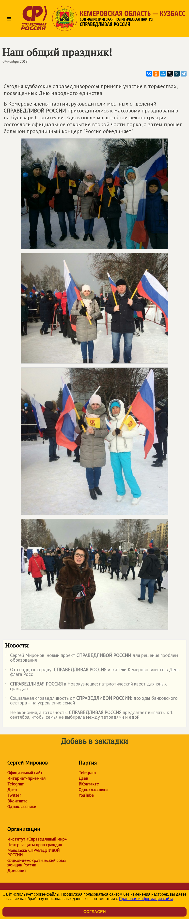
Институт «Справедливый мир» (37, 839)
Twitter (14, 795)
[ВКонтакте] (149, 74)
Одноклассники (21, 806)
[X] (170, 74)
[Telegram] (184, 74)
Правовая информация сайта (146, 899)
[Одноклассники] (156, 74)
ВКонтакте (17, 801)
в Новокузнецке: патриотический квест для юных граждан (86, 686)
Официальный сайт (25, 772)
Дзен (12, 789)
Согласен (94, 912)
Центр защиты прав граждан (34, 844)
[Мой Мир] (163, 74)
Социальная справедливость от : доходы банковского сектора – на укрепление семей (91, 701)
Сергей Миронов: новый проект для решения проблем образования (91, 658)
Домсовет (16, 870)
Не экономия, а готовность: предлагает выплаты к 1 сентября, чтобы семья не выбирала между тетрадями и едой (89, 715)
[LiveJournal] (177, 74)
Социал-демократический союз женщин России (36, 862)
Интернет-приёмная (26, 778)
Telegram (15, 784)
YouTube (86, 795)
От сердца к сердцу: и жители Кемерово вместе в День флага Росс (92, 672)
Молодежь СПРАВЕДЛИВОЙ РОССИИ (33, 852)
